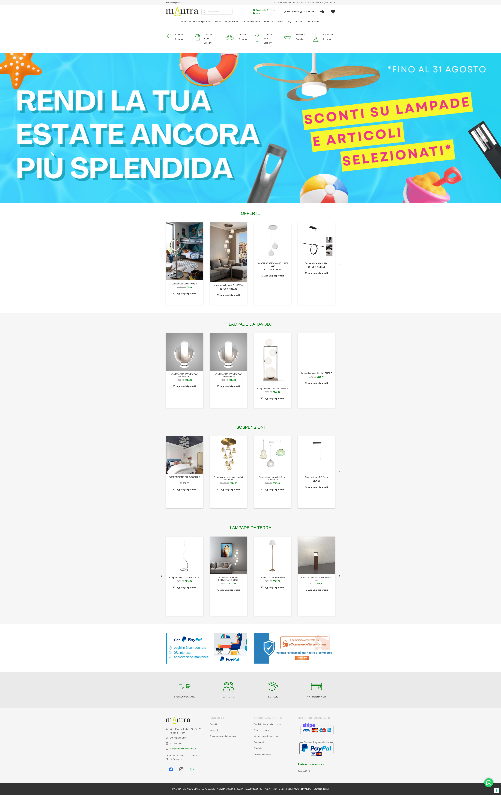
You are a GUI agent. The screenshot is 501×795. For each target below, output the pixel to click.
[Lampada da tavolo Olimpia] (184, 251)
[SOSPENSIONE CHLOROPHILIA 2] (184, 455)
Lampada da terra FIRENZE (185, 577)
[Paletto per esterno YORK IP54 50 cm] (228, 555)
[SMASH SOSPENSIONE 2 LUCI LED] (272, 241)
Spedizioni (259, 748)
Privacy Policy (270, 789)
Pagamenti (259, 742)
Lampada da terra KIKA (272, 596)
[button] (212, 21)
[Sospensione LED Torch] (316, 455)
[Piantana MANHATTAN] (316, 564)
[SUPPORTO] (228, 686)
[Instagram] (181, 769)
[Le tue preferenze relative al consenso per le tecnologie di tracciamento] (496, 790)
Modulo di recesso (262, 754)
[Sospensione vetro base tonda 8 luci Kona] (228, 455)
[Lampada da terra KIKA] (272, 565)
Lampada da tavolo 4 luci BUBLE (272, 388)
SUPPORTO (228, 697)
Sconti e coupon (261, 730)
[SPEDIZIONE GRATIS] (184, 686)
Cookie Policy (285, 789)
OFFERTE (250, 213)
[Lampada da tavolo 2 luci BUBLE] (316, 351)
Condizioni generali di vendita (267, 724)
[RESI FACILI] (272, 686)
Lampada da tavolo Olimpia (184, 284)
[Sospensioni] (317, 38)
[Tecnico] (231, 38)
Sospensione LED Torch (316, 477)
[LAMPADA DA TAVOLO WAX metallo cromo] (184, 352)
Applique (178, 34)
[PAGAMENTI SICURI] (316, 686)
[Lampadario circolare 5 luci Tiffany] (228, 252)
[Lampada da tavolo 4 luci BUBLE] (272, 359)
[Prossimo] (339, 263)
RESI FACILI (272, 697)
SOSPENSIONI (250, 427)
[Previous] (161, 576)
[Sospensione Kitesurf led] (316, 241)
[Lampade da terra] (259, 38)
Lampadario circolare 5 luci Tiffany (228, 285)
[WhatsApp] (192, 769)
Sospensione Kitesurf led (316, 263)
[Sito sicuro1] (294, 648)
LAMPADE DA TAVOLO (250, 324)
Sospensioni (328, 34)
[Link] (333, 11)
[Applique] (170, 37)
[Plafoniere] (289, 37)
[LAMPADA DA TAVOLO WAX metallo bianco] (228, 352)
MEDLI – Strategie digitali (317, 789)
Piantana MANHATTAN (316, 594)
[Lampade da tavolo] (199, 37)
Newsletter (215, 730)
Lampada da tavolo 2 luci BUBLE (316, 373)
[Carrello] (322, 11)
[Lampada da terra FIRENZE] (184, 555)
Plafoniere (300, 34)
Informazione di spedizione (266, 736)
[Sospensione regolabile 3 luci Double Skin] (272, 455)
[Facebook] (171, 769)
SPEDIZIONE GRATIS (184, 697)
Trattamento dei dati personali (223, 736)
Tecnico (242, 34)
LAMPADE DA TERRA (250, 527)
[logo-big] (182, 12)
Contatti (213, 724)
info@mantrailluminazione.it (183, 749)
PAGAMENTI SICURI (316, 697)
